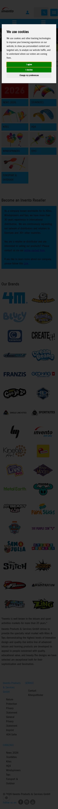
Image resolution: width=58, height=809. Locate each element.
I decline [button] (29, 69)
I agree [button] (29, 64)
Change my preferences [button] (29, 75)
